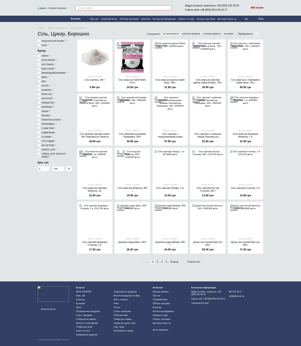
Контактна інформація (164, 19)
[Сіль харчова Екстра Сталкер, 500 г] (207, 165)
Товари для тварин (123, 319)
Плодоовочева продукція (88, 311)
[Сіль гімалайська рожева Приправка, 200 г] (132, 111)
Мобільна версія (47, 309)
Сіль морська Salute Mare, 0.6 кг (132, 81)
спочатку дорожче (212, 33)
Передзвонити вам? (200, 303)
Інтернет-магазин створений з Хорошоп (53, 340)
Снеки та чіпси (83, 331)
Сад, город (119, 327)
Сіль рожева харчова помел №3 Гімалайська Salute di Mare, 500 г (95, 136)
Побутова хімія (121, 315)
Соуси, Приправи (84, 315)
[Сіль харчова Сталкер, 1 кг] (245, 165)
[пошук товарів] (168, 7)
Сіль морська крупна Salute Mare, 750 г (170, 81)
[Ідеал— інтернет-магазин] (53, 294)
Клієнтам (145, 19)
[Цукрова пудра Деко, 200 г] (132, 219)
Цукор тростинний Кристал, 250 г (208, 243)
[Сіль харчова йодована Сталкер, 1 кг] (94, 219)
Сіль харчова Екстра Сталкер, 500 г (208, 189)
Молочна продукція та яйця (127, 295)
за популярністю (171, 33)
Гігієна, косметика (122, 311)
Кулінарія (80, 303)
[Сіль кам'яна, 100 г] (94, 57)
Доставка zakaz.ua (227, 19)
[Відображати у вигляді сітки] (257, 34)
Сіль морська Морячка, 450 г (132, 189)
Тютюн (117, 307)
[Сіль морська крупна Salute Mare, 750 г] (170, 57)
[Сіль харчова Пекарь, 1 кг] (170, 165)
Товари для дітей (84, 327)
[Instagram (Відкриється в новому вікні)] (39, 19)
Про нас (94, 19)
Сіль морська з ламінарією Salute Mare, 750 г (245, 81)
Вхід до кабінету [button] (161, 292)
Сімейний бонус (109, 19)
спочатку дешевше (191, 33)
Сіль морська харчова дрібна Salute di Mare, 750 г (207, 81)
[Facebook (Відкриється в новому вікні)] (42, 19)
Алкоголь (80, 299)
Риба (116, 303)
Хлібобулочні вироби (86, 319)
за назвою (228, 33)
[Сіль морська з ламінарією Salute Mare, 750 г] (245, 57)
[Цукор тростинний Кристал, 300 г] (245, 219)
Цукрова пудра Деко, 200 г (132, 242)
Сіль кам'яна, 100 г (95, 79)
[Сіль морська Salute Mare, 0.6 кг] (132, 57)
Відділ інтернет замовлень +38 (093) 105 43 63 (212, 5)
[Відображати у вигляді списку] (261, 34)
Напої (78, 307)
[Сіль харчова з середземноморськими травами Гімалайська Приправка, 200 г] (170, 111)
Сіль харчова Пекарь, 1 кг (170, 188)
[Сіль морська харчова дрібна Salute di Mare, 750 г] (207, 57)
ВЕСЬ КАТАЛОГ (84, 292)
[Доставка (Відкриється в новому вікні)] (46, 19)
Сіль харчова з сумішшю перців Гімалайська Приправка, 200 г (207, 136)
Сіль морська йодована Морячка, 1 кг (245, 135)
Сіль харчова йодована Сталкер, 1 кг (94, 243)
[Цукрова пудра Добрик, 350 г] (170, 219)
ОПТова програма (129, 19)
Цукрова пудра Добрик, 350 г (170, 243)
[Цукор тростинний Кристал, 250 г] (207, 219)
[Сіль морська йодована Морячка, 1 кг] (245, 111)
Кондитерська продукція (125, 292)
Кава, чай (80, 295)
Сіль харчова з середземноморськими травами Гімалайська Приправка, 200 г (170, 138)
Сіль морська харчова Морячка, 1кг (95, 189)
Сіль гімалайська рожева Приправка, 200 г (132, 135)
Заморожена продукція (87, 334)
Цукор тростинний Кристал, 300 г (245, 243)
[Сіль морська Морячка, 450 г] (132, 165)
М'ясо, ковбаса (121, 299)
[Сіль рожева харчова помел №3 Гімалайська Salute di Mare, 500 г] (94, 111)
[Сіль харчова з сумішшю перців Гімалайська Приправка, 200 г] (207, 111)
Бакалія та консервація (87, 323)
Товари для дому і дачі (125, 323)
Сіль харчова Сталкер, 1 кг (245, 188)
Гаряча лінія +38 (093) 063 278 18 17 (206, 9)
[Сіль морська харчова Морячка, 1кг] (94, 165)
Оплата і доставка (206, 19)
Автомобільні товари (123, 331)
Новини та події (186, 19)
